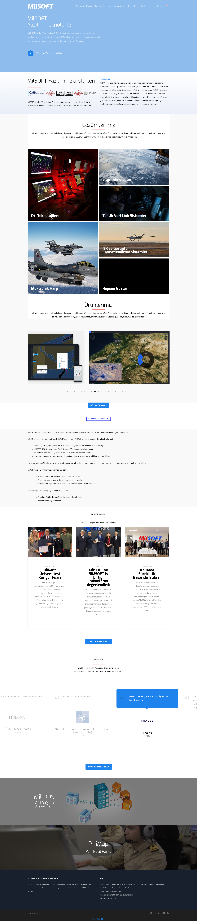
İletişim (160, 6)
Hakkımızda (91, 6)
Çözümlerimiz (104, 6)
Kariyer (152, 6)
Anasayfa (80, 6)
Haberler (143, 6)
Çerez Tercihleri (98, 919)
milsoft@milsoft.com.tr (108, 899)
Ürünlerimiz (118, 6)
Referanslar (131, 6)
